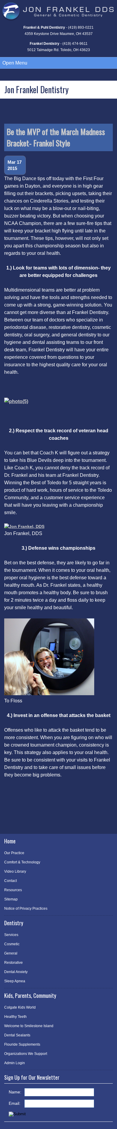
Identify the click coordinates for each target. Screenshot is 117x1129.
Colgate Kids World (20, 1007)
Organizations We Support (25, 1054)
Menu (14, 62)
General (10, 953)
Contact (10, 881)
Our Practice (14, 853)
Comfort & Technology (22, 862)
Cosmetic (12, 944)
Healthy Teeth (15, 1017)
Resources (13, 890)
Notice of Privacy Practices (25, 908)
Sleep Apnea (14, 981)
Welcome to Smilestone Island (28, 1026)
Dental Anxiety (16, 972)
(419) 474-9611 (75, 44)
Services (11, 935)
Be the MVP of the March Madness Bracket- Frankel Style (56, 137)
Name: (15, 1092)
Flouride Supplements (22, 1044)
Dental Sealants (17, 1035)
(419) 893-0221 (81, 27)
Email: (14, 1103)
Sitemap (11, 899)
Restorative (13, 963)
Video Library (15, 871)
